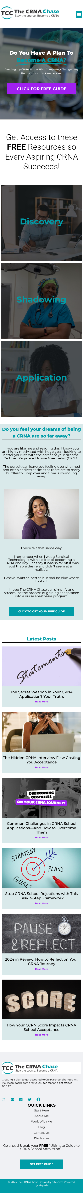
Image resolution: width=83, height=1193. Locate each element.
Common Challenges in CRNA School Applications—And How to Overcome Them (41, 828)
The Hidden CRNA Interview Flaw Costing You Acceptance (41, 760)
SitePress (57, 1182)
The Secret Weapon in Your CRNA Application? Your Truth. (41, 694)
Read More (41, 701)
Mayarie (43, 1185)
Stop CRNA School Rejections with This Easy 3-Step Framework (41, 895)
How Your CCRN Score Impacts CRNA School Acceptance (41, 1027)
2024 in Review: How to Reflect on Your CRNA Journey (41, 961)
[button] (79, 14)
